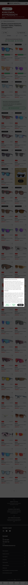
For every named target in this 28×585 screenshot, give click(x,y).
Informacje (6, 290)
